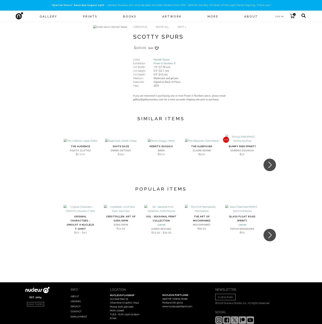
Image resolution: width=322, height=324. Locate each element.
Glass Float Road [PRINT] (242, 218)
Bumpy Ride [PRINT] (242, 146)
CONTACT (76, 311)
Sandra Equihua (242, 150)
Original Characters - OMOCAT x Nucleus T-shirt (80, 222)
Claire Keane (202, 150)
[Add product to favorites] (156, 48)
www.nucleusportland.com (177, 306)
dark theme (35, 304)
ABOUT (75, 296)
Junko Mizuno (161, 228)
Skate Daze (121, 146)
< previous (140, 26)
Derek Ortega (121, 150)
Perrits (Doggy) (161, 146)
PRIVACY (76, 306)
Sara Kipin (121, 224)
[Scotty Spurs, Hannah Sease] (110, 27)
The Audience (80, 146)
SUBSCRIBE (225, 297)
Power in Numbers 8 (164, 63)
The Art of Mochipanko (202, 218)
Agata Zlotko (80, 150)
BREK (161, 150)
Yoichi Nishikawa (242, 228)
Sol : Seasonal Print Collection (161, 218)
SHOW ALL (162, 26)
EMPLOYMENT (79, 316)
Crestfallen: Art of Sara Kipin (121, 218)
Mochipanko (202, 224)
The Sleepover (201, 146)
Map (136, 302)
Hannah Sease (161, 59)
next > (182, 26)
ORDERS (76, 301)
